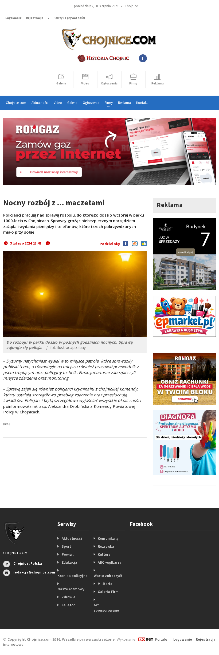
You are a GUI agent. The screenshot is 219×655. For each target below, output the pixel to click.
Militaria (105, 583)
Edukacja (69, 562)
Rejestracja (35, 18)
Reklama (124, 102)
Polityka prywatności (69, 18)
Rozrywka (106, 546)
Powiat (68, 554)
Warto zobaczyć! (108, 575)
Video (58, 102)
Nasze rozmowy (70, 589)
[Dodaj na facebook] (125, 243)
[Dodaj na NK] (143, 243)
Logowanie (13, 18)
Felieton (69, 605)
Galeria (72, 102)
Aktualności (72, 538)
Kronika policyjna (72, 575)
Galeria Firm (108, 591)
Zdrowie (68, 597)
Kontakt (142, 102)
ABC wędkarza (110, 562)
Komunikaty (108, 538)
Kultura (104, 554)
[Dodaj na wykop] (133, 243)
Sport (66, 546)
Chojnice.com (16, 102)
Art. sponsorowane (106, 608)
